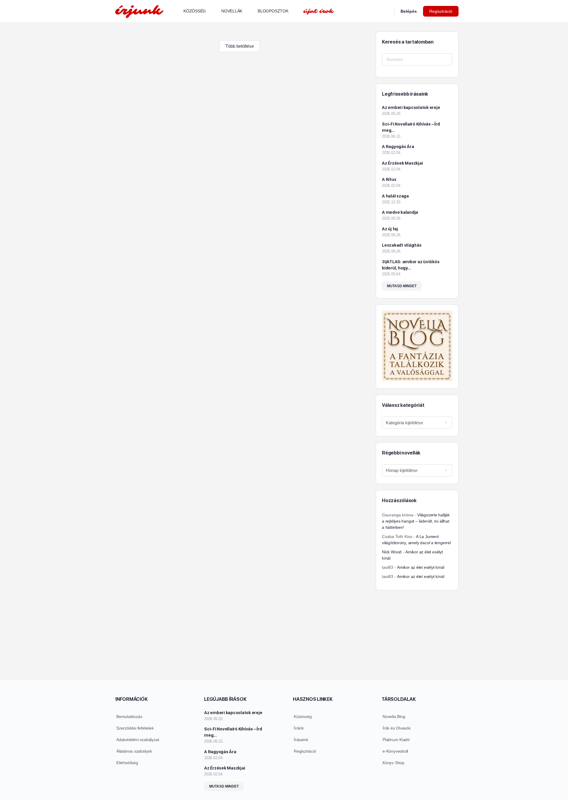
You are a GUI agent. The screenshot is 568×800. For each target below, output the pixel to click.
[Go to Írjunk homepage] (139, 10)
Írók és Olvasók (397, 728)
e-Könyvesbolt (395, 751)
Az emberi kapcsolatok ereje (411, 107)
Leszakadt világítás (401, 245)
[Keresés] (386, 11)
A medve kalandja (400, 212)
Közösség (303, 716)
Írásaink (301, 739)
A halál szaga (395, 196)
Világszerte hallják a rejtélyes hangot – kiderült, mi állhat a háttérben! (416, 521)
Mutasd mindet (402, 286)
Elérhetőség (127, 762)
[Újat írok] (318, 11)
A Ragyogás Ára (398, 146)
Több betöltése (239, 46)
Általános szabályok (134, 751)
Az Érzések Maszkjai (402, 163)
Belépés (409, 11)
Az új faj (390, 228)
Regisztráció (440, 11)
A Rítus (389, 179)
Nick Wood (391, 552)
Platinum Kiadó (396, 739)
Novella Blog (394, 716)
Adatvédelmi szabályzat (137, 739)
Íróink (299, 728)
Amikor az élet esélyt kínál (420, 567)
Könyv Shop (393, 762)
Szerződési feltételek (135, 728)
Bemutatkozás (129, 716)
